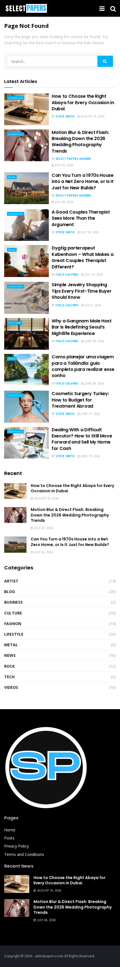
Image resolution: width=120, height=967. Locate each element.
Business (15, 431)
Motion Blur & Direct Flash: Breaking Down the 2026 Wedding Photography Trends (80, 141)
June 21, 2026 (90, 414)
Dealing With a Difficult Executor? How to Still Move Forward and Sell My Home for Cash (82, 439)
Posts (9, 838)
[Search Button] (105, 61)
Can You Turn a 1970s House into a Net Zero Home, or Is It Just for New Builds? (83, 181)
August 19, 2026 (92, 116)
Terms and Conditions (24, 854)
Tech (9, 676)
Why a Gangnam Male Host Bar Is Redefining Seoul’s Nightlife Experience (82, 327)
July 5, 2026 (92, 305)
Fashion (12, 623)
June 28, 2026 (94, 383)
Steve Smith (65, 116)
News (10, 655)
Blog (11, 176)
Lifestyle (15, 97)
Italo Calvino (67, 274)
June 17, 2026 (90, 456)
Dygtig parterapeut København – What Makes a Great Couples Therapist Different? (82, 257)
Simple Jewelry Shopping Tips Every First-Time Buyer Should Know (81, 290)
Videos (11, 687)
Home (9, 830)
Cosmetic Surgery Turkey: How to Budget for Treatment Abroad (80, 399)
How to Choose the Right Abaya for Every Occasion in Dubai (83, 102)
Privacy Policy (16, 846)
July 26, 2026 (63, 165)
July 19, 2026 (89, 232)
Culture (14, 322)
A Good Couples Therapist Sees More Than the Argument (81, 218)
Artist (11, 581)
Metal (11, 644)
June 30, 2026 (94, 341)
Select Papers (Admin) (73, 159)
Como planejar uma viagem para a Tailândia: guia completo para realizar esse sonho (83, 366)
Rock (11, 358)
